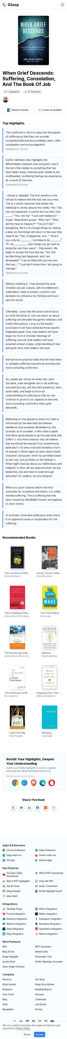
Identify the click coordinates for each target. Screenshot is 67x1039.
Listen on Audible (52, 110)
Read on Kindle (20, 110)
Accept (39, 1034)
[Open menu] (63, 5)
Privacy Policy (23, 1028)
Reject (27, 1034)
